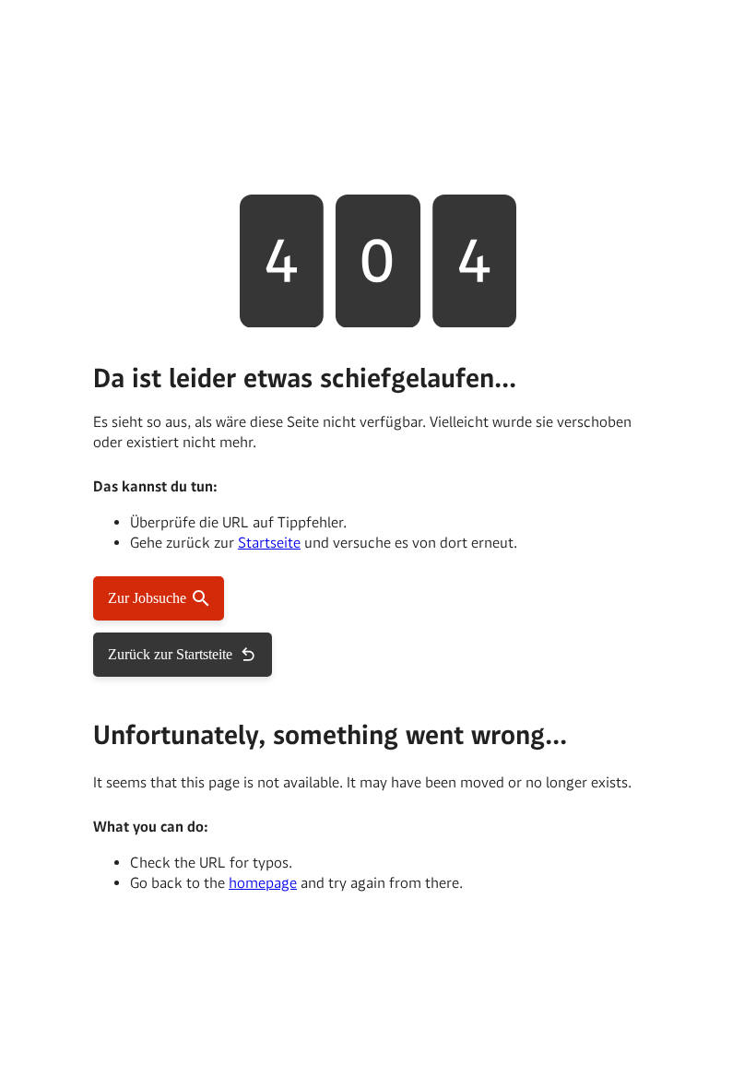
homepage (263, 883)
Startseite (269, 542)
